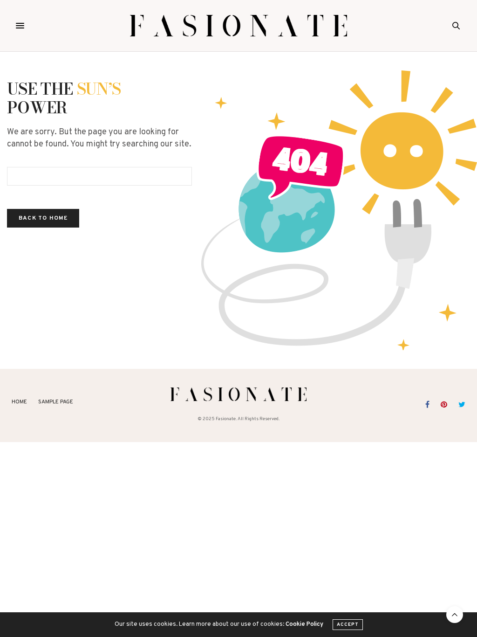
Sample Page (55, 402)
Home (19, 402)
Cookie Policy (304, 624)
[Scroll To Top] (454, 614)
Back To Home (43, 218)
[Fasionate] (239, 25)
